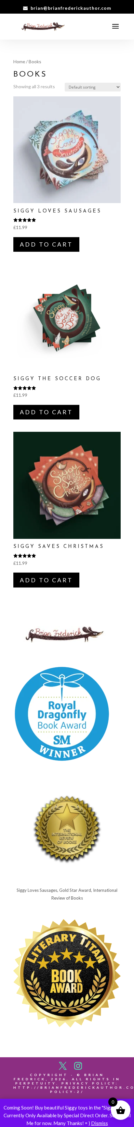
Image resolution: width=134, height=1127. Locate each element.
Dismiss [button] (99, 1123)
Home (19, 61)
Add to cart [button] (46, 244)
